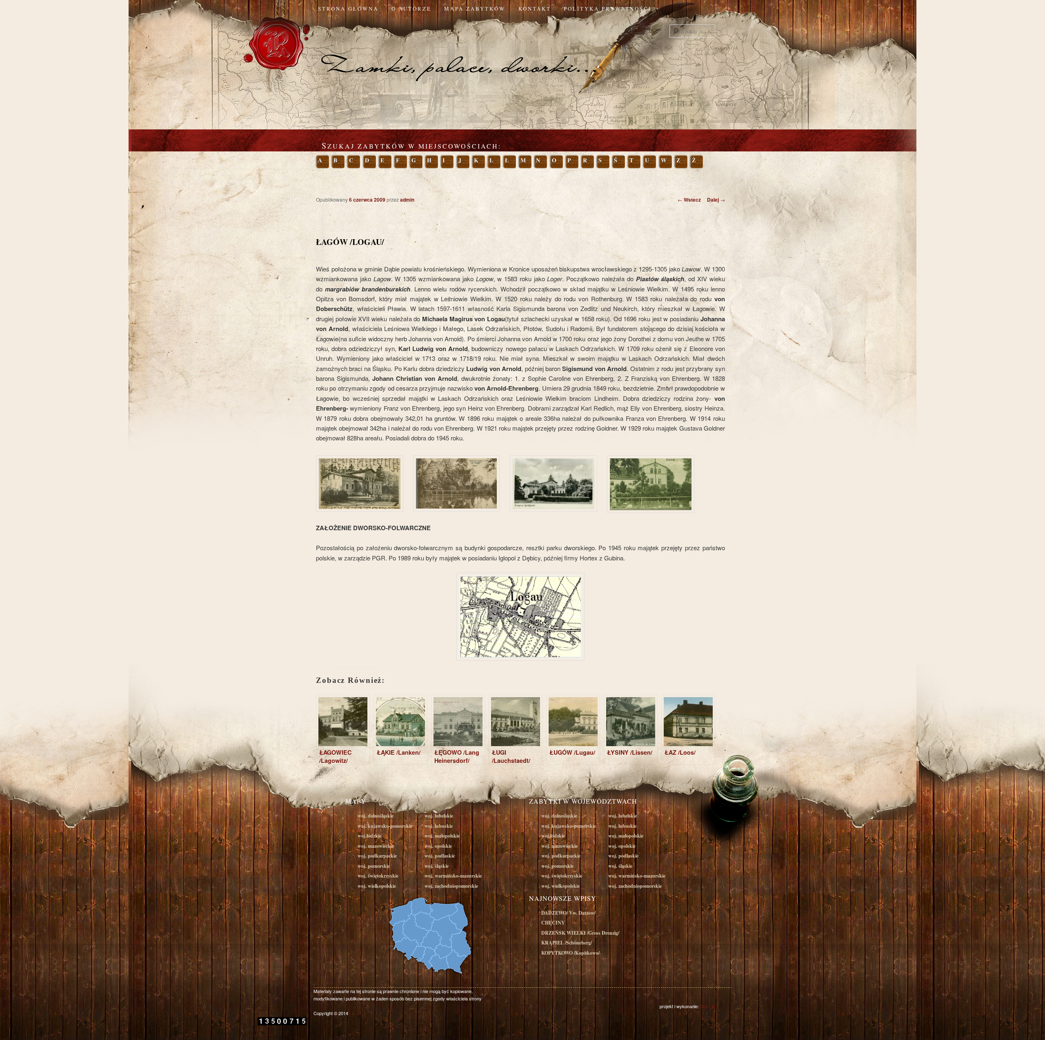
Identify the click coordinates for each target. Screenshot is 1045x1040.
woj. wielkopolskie (377, 885)
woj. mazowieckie (376, 845)
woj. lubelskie (439, 815)
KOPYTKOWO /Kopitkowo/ (570, 952)
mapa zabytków (474, 8)
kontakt (534, 8)
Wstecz (689, 199)
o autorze (411, 8)
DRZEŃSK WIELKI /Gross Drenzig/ (580, 932)
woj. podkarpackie (377, 855)
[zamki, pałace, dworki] (523, 50)
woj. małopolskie (442, 835)
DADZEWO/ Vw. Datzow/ (568, 912)
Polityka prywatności (607, 8)
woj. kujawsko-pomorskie (385, 825)
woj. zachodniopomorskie (451, 885)
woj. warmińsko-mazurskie (453, 875)
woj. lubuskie (439, 825)
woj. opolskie (438, 845)
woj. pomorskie (374, 865)
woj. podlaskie (440, 855)
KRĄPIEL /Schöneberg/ (566, 942)
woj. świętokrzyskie (378, 875)
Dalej (716, 199)
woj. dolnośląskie (376, 815)
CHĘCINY (553, 922)
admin (407, 199)
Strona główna (348, 8)
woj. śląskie (437, 865)
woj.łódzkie (369, 835)
